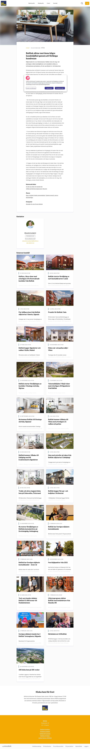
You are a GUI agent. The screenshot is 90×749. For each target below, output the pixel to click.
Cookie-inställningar (31, 88)
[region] (45, 83)
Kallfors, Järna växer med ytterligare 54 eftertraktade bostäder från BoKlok (29, 278)
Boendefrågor (29, 197)
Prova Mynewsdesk (58, 746)
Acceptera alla (59, 88)
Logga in (86, 746)
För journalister (69, 746)
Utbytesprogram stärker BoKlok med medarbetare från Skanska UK (59, 600)
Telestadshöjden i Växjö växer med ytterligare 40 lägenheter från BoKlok (59, 386)
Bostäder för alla (30, 204)
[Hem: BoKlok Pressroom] (3, 3)
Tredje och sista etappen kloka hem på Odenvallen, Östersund (30, 492)
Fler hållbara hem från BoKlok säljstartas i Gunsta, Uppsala (29, 313)
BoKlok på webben (45, 729)
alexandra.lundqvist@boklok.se (30, 241)
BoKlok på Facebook (45, 733)
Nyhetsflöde (78, 746)
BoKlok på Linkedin (45, 731)
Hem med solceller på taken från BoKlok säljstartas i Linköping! (59, 456)
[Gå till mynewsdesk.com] (7, 746)
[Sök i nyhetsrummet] (82, 3)
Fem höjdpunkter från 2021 (58, 562)
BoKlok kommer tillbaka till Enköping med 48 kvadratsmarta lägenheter (29, 457)
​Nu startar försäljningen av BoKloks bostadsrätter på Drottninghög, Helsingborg (28, 529)
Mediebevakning (36, 746)
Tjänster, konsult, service (52, 195)
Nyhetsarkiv (31, 3)
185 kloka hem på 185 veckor (29, 670)
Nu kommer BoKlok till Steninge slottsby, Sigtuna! (30, 420)
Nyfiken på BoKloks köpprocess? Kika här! (36, 189)
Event (48, 3)
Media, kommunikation (39, 195)
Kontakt (55, 3)
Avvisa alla (49, 88)
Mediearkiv (41, 3)
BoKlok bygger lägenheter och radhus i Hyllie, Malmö (30, 349)
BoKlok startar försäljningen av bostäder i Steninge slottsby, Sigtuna (30, 386)
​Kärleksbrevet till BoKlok (57, 634)
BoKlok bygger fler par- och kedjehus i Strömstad (58, 492)
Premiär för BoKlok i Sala (57, 312)
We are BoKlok (39, 204)
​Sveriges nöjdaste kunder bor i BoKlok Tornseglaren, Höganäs (30, 635)
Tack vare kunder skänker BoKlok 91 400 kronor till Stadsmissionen (28, 600)
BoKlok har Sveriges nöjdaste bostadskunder (58, 528)
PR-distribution (47, 746)
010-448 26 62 (30, 243)
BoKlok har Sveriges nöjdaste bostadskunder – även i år (29, 564)
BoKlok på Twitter (45, 735)
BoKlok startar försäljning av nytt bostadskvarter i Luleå (58, 277)
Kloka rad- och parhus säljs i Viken (58, 349)
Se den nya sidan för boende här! (34, 186)
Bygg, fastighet (30, 195)
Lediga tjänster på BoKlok (45, 738)
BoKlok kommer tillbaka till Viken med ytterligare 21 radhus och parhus (58, 421)
